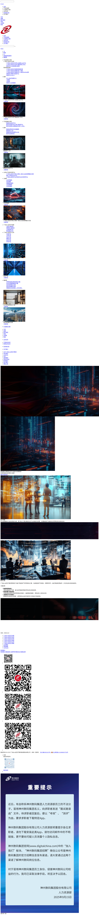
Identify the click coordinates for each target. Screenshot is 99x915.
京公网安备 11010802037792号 (60, 752)
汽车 (2, 17)
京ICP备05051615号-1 (45, 752)
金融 (2, 18)
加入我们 (5, 362)
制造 (2, 24)
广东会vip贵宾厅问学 (8, 638)
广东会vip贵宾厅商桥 (8, 643)
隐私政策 (8, 651)
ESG (4, 356)
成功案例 (5, 357)
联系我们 (5, 360)
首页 (4, 35)
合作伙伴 (5, 40)
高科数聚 (5, 646)
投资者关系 (6, 41)
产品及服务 (6, 37)
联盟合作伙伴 (6, 343)
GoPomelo (5, 647)
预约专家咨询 (4, 474)
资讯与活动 (6, 359)
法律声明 (12, 651)
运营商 (2, 23)
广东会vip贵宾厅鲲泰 (8, 640)
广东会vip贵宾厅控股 (8, 635)
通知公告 (5, 363)
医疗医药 (3, 20)
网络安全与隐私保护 (20, 651)
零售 (2, 21)
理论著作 (5, 353)
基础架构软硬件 (7, 55)
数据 (4, 52)
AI (4, 51)
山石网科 (5, 644)
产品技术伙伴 (6, 342)
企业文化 (5, 355)
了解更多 (5, 101)
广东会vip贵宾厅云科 (8, 641)
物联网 (5, 57)
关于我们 (5, 43)
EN (3, 4)
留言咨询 (5, 770)
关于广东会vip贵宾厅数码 (10, 352)
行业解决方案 (6, 38)
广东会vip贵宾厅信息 (8, 637)
